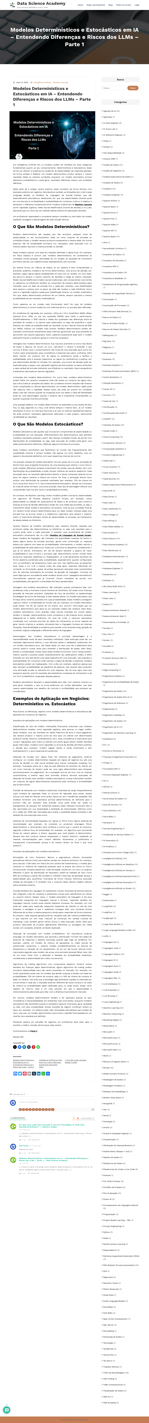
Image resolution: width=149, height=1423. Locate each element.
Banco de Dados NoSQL (114, 323)
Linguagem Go (109, 942)
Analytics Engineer (111, 195)
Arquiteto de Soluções (113, 260)
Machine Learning (60, 82)
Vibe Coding (108, 1379)
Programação (109, 1214)
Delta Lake (108, 598)
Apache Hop (108, 219)
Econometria (109, 664)
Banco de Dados (110, 317)
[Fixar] (30, 1109)
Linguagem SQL (110, 978)
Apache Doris (109, 213)
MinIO (105, 1056)
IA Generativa (109, 840)
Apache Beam (109, 207)
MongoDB (107, 1103)
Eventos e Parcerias (112, 751)
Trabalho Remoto (111, 1367)
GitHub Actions (110, 793)
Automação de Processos (114, 305)
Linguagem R (109, 960)
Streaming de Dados (112, 1337)
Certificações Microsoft (113, 413)
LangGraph (108, 918)
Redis (105, 1238)
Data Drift (107, 491)
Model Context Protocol (114, 1074)
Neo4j (105, 1115)
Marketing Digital (111, 1020)
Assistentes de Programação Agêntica (120, 284)
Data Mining (108, 521)
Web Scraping (109, 1403)
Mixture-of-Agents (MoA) (114, 1062)
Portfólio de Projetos (112, 1187)
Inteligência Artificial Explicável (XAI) (120, 876)
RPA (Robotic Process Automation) (119, 1265)
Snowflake (108, 1307)
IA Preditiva (108, 846)
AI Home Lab (109, 129)
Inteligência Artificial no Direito (117, 888)
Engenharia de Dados (112, 691)
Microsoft (107, 1032)
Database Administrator (114, 556)
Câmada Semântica (112, 383)
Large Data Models (111, 924)
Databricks (108, 574)
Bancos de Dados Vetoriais (115, 329)
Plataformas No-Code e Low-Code (119, 1169)
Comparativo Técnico (112, 443)
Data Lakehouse (110, 509)
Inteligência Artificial (42, 82)
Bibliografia (108, 335)
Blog (110, 5)
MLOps (106, 1068)
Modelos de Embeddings (114, 1092)
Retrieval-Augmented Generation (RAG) (121, 1256)
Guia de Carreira (110, 805)
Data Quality (109, 533)
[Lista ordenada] (33, 1109)
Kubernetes (108, 900)
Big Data (107, 341)
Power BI (107, 1199)
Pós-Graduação (110, 1193)
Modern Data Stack (112, 1098)
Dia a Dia (107, 634)
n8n (105, 1109)
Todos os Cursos (123, 5)
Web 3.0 (106, 1397)
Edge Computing (110, 670)
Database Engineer (111, 568)
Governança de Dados (113, 799)
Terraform (107, 1361)
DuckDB (107, 646)
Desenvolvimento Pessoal (115, 610)
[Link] (46, 1109)
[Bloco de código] (43, 1109)
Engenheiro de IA (111, 727)
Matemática (108, 1026)
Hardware (107, 823)
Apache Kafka (109, 224)
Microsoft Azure (110, 1038)
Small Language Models (114, 1301)
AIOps (106, 141)
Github (106, 787)
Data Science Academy (41, 3)
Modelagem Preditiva (112, 1086)
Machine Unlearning (112, 1014)
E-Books (107, 652)
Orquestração (109, 1139)
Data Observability (111, 526)
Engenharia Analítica (112, 676)
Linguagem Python (111, 954)
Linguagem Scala (111, 972)
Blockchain (108, 353)
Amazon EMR (109, 159)
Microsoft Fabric (110, 1050)
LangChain (108, 906)
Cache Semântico (111, 377)
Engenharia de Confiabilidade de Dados (121, 682)
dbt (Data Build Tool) (112, 586)
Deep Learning (109, 592)
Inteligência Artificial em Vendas (117, 870)
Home (80, 5)
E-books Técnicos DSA (113, 658)
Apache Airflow (110, 201)
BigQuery (107, 347)
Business (107, 359)
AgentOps (107, 117)
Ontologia (107, 1121)
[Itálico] (23, 1109)
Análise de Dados (111, 165)
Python (106, 1232)
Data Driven (108, 497)
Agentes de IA (109, 111)
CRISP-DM (108, 461)
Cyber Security (110, 473)
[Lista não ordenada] (36, 1109)
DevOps (106, 628)
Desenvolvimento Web (113, 616)
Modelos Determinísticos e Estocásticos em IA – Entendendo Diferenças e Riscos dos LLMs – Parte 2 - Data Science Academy (53, 1159)
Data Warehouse (110, 550)
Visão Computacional (113, 1385)
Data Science (109, 538)
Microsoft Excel (110, 1044)
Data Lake (107, 503)
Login (136, 5)
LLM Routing (109, 996)
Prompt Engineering (112, 1226)
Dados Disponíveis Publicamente (118, 485)
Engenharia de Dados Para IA (116, 697)
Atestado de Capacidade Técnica (118, 293)
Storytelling (108, 1331)
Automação (108, 299)
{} (49, 1109)
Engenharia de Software (114, 703)
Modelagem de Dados (113, 1080)
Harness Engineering (112, 828)
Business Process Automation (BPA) (119, 371)
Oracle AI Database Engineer (116, 1133)
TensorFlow (108, 1355)
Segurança (108, 1277)
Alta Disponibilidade (112, 153)
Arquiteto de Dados (112, 254)
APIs (105, 242)
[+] (52, 1109)
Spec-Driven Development (115, 1319)
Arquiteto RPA (109, 266)
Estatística (108, 739)
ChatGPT (107, 419)
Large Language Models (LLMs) (117, 930)
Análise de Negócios (112, 171)
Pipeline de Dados (111, 1157)
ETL (105, 745)
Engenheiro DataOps (112, 715)
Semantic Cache (110, 1283)
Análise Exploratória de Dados (117, 177)
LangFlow (107, 912)
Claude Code (109, 431)
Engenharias (108, 709)
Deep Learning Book (96, 5)
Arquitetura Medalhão (113, 278)
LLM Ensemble (110, 990)
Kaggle (106, 894)
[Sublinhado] (26, 1109)
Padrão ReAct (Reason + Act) (116, 1151)
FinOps (106, 763)
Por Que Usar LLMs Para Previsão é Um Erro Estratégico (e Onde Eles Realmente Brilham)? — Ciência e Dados (51, 1126)
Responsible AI (110, 1250)
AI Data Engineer (111, 123)
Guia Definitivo (110, 810)
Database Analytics (111, 562)
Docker (106, 640)
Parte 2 (33, 1031)
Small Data (108, 1295)
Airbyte (106, 147)
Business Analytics (111, 365)
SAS (105, 1271)
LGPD (105, 936)
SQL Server (108, 1325)
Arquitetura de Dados (113, 272)
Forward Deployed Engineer (116, 775)
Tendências (108, 1349)
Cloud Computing (111, 437)
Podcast (107, 1175)
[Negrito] (20, 1109)
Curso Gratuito (110, 467)
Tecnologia (108, 1343)
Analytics (107, 189)
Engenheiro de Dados (113, 721)
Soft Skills (107, 1313)
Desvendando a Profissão (114, 622)
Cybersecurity (109, 479)
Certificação (108, 407)
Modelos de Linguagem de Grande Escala (70, 535)
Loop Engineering (111, 1002)
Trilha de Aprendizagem (114, 1373)
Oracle (106, 1127)
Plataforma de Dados (112, 1163)
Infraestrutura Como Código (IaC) (118, 852)
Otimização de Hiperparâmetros (117, 1145)
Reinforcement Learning (114, 1244)
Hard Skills (108, 817)
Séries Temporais (111, 1289)
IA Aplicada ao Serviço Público (117, 835)
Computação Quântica (113, 449)
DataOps (107, 580)
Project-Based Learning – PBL (117, 1220)
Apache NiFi (108, 231)
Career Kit (107, 389)
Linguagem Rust (110, 966)
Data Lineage (109, 515)
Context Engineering (112, 455)
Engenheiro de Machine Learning (118, 733)
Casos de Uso (109, 401)
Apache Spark (109, 236)
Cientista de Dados (111, 425)
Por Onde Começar (111, 1181)
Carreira (107, 395)
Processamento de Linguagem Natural (120, 1205)
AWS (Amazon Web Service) (115, 311)
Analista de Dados (111, 183)
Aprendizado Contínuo (113, 248)
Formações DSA (110, 769)
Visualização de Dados (113, 1391)
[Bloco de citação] (39, 1109)
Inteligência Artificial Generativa (117, 882)
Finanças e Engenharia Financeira (118, 757)
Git (104, 781)
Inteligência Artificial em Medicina (118, 864)
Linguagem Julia (110, 948)
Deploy (106, 604)
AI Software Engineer (112, 135)
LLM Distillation (110, 984)
